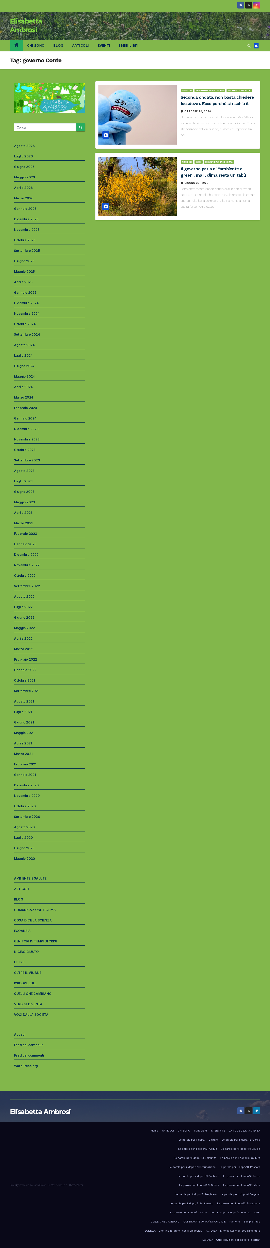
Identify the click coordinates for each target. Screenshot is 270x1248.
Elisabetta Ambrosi (40, 1112)
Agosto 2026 (24, 146)
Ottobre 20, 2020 (197, 111)
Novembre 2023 (27, 439)
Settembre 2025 (27, 251)
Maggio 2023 (24, 502)
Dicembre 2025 (26, 219)
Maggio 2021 (24, 733)
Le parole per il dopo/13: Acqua (197, 1148)
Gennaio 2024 (25, 418)
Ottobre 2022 (25, 576)
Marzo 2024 (23, 397)
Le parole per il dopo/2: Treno (241, 1176)
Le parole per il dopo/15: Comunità (195, 1157)
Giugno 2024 (24, 366)
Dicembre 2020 (26, 785)
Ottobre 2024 (25, 324)
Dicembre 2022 (26, 555)
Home (154, 1130)
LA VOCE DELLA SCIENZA (244, 1130)
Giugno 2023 (24, 492)
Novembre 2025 (27, 230)
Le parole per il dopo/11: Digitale (198, 1139)
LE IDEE (19, 962)
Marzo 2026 (23, 198)
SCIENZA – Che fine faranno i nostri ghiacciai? (173, 1230)
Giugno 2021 (24, 722)
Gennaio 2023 (25, 544)
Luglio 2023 (23, 481)
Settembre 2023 (27, 460)
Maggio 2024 (24, 376)
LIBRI (257, 1212)
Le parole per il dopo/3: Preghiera (196, 1194)
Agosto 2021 (24, 701)
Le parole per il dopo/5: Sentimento (191, 1203)
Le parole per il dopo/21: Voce (241, 1185)
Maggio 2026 (24, 177)
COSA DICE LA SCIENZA (33, 920)
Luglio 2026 (23, 156)
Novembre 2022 (27, 565)
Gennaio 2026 (25, 209)
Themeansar (76, 1185)
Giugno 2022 (24, 617)
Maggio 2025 (24, 272)
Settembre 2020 (27, 817)
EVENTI (104, 45)
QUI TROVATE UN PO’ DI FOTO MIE (204, 1221)
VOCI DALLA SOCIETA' (32, 1015)
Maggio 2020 (24, 859)
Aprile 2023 (23, 513)
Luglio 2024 (23, 355)
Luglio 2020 (23, 838)
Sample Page (252, 1221)
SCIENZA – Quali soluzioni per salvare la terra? (231, 1239)
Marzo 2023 (23, 523)
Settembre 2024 (27, 334)
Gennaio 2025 (25, 292)
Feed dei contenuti (29, 1045)
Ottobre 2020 (25, 806)
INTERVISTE (218, 1130)
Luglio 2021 (23, 712)
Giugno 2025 (24, 261)
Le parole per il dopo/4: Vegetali (240, 1194)
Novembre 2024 (27, 313)
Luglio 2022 (23, 607)
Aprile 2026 (23, 188)
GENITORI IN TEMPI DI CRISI (35, 941)
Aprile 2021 (23, 743)
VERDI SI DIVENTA (28, 1004)
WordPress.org (26, 1066)
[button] (249, 46)
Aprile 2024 (23, 387)
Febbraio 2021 (25, 764)
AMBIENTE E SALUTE (30, 878)
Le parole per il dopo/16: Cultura (240, 1157)
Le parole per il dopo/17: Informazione (192, 1166)
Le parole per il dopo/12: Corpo (241, 1139)
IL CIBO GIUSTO (26, 952)
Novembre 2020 (27, 796)
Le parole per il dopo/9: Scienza (230, 1212)
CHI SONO (36, 45)
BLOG (58, 45)
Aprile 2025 (23, 282)
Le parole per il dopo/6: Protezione (238, 1203)
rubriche (234, 1221)
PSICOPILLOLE (25, 983)
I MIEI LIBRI (129, 45)
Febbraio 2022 (25, 659)
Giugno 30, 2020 (196, 182)
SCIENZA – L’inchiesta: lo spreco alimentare (233, 1230)
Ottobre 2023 (25, 450)
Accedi (19, 1034)
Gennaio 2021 (25, 775)
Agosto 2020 (24, 827)
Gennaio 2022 (25, 670)
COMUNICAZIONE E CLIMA (35, 910)
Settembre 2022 (27, 586)
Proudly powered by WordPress (28, 1185)
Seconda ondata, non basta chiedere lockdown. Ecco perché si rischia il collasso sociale (217, 103)
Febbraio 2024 (25, 408)
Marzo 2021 (23, 754)
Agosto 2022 (24, 596)
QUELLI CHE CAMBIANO (33, 994)
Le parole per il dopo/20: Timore (199, 1185)
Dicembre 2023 (26, 429)
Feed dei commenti (29, 1055)
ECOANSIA (22, 931)
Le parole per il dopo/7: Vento (188, 1212)
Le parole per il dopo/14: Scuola (240, 1148)
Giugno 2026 (24, 167)
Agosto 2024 (24, 345)
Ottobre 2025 (25, 240)
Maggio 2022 (24, 628)
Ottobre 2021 (24, 680)
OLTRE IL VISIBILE (27, 973)
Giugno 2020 (24, 848)
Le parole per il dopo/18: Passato (240, 1166)
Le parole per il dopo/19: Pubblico (198, 1176)
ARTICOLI (80, 45)
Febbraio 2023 (25, 534)
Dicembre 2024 (26, 303)
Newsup (60, 1185)
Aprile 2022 (23, 638)
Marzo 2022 (23, 649)
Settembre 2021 (26, 691)
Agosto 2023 (24, 471)
